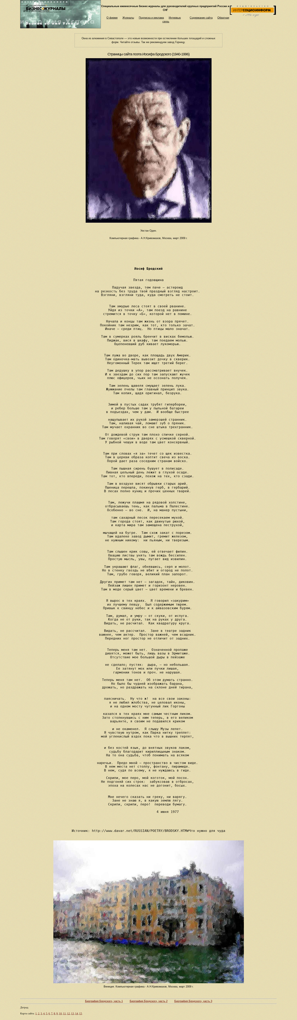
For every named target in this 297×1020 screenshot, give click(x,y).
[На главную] (60, 27)
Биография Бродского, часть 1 (104, 1001)
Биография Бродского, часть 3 (193, 1001)
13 (72, 1013)
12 (68, 1013)
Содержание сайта (201, 17)
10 (60, 1013)
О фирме (112, 17)
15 (80, 1013)
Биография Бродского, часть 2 (148, 1001)
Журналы (128, 17)
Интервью (175, 17)
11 (64, 1013)
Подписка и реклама (151, 17)
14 (76, 1013)
